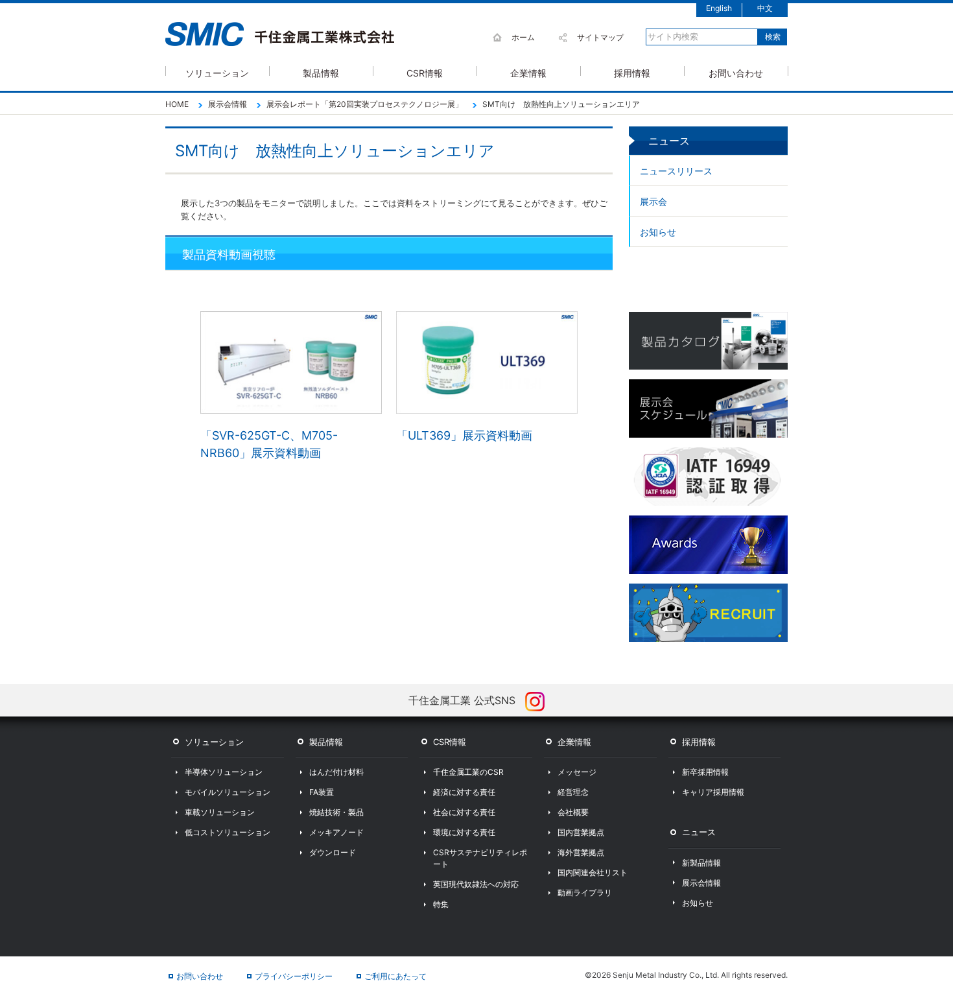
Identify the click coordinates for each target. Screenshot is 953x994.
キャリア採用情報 (713, 792)
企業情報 (528, 71)
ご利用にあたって (395, 976)
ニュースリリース (676, 170)
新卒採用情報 (705, 772)
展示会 (653, 201)
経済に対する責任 (464, 792)
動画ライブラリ (585, 892)
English (719, 8)
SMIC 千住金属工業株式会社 (279, 34)
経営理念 (573, 792)
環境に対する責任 (464, 832)
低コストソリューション (227, 832)
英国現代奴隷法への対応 (476, 884)
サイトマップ (600, 37)
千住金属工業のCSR (468, 772)
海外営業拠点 (581, 852)
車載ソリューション (220, 812)
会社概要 (573, 812)
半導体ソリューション (224, 772)
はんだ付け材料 (336, 772)
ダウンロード (332, 852)
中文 (765, 8)
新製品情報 (701, 863)
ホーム (523, 37)
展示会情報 (701, 883)
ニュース (699, 832)
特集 (441, 904)
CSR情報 (424, 71)
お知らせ (658, 231)
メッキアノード (336, 832)
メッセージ (577, 772)
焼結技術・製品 (336, 812)
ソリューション (217, 71)
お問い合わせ (736, 71)
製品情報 (321, 71)
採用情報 (632, 71)
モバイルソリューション (227, 792)
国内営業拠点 (581, 832)
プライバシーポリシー (294, 976)
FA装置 (321, 792)
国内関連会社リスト (593, 872)
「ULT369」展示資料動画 (464, 435)
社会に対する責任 (464, 812)
